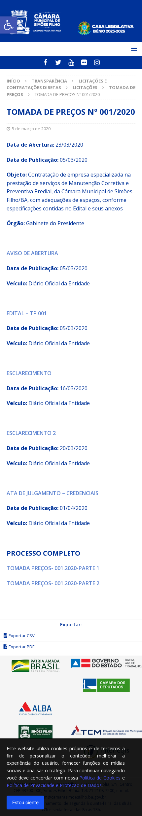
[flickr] (84, 62)
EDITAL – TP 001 (27, 313)
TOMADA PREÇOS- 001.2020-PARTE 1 (53, 568)
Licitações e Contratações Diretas (57, 84)
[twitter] (58, 62)
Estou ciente (25, 802)
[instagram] (97, 62)
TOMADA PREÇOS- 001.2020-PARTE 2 (53, 583)
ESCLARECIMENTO (29, 373)
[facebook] (45, 62)
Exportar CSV (22, 635)
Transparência (49, 81)
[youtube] (71, 62)
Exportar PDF (21, 647)
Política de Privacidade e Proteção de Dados (54, 785)
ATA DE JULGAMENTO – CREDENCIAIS (52, 493)
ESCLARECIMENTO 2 (31, 433)
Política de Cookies (100, 778)
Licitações (85, 87)
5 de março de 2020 (31, 129)
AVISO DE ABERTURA (32, 253)
